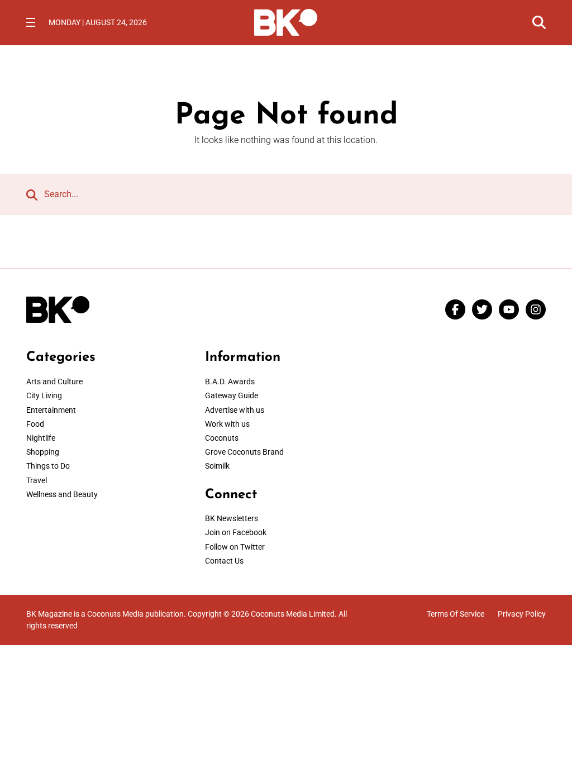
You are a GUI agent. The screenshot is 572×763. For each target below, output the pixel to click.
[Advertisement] (465, 419)
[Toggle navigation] (30, 22)
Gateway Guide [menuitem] (231, 395)
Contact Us (224, 560)
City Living (44, 395)
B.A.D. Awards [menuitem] (230, 381)
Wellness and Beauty (62, 494)
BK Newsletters (231, 518)
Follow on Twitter (235, 546)
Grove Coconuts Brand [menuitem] (244, 451)
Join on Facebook (235, 532)
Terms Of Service (455, 613)
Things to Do (48, 465)
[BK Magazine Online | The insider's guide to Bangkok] (285, 21)
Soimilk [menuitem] (217, 465)
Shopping (42, 451)
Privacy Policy (522, 613)
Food (35, 423)
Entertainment (51, 410)
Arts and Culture (54, 381)
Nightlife (40, 437)
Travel (36, 480)
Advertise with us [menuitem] (234, 410)
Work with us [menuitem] (227, 423)
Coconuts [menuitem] (222, 437)
